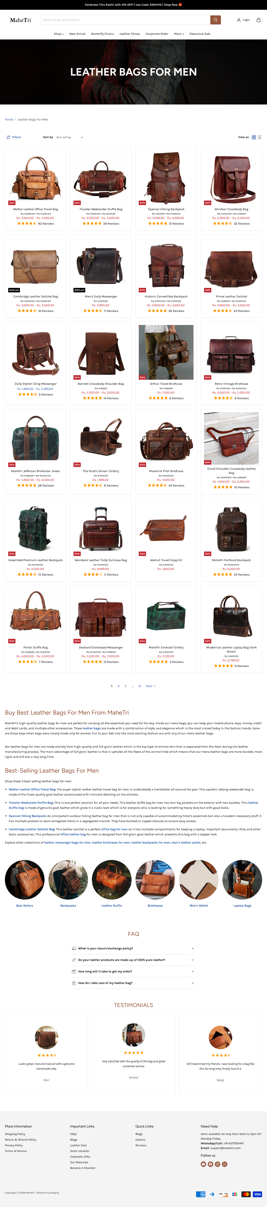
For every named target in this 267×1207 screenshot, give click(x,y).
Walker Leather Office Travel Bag (35, 209)
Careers (140, 1139)
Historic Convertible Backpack (166, 296)
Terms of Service (16, 1151)
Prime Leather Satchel (231, 296)
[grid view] (254, 137)
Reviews (140, 1145)
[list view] (259, 137)
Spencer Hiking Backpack (166, 209)
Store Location (79, 1151)
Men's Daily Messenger (101, 296)
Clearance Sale (199, 34)
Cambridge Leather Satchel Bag (35, 296)
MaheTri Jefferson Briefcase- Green (35, 471)
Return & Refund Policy (20, 1139)
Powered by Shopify (47, 1192)
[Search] (215, 19)
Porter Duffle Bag (35, 647)
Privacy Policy (14, 1145)
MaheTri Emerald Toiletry (166, 647)
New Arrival (77, 34)
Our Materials (79, 1162)
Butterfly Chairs (102, 34)
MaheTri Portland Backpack (231, 560)
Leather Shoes (130, 34)
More (178, 34)
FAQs (73, 1134)
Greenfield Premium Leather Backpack (35, 560)
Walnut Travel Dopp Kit (166, 560)
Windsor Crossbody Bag (231, 209)
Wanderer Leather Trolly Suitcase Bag (101, 560)
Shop (58, 34)
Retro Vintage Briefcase (231, 384)
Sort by (48, 137)
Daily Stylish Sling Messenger (36, 384)
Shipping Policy (15, 1134)
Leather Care (78, 1145)
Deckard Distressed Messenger (101, 647)
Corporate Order (157, 34)
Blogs (73, 1139)
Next (149, 686)
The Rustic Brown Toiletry (101, 471)
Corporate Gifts (80, 1156)
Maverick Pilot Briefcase (166, 471)
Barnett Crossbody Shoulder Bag (101, 384)
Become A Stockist (82, 1168)
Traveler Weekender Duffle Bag (101, 209)
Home (9, 119)
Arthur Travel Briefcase (166, 384)
